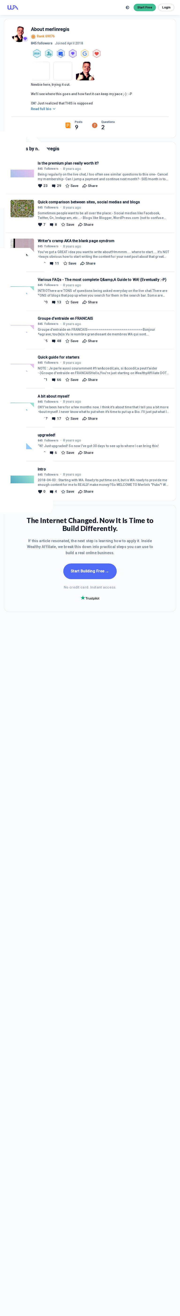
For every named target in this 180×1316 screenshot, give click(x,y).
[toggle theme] (127, 7)
